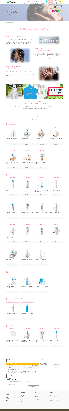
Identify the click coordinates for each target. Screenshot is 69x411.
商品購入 (36, 3)
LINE (7, 397)
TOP (7, 22)
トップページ (8, 392)
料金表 (33, 3)
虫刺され (36, 396)
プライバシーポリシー (24, 396)
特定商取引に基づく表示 (24, 397)
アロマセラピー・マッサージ (54, 400)
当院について (28, 3)
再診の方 (22, 401)
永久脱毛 (51, 397)
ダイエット (51, 399)
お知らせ (24, 3)
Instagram (8, 398)
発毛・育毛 (51, 401)
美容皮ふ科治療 (10, 22)
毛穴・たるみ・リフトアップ (54, 396)
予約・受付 (60, 3)
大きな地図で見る (33, 386)
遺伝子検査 (36, 397)
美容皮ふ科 (50, 3)
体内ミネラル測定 (37, 399)
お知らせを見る (57, 367)
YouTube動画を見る (49, 58)
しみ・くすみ (52, 395)
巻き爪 (36, 395)
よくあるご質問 (41, 3)
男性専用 (55, 3)
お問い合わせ (23, 395)
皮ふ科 (46, 3)
